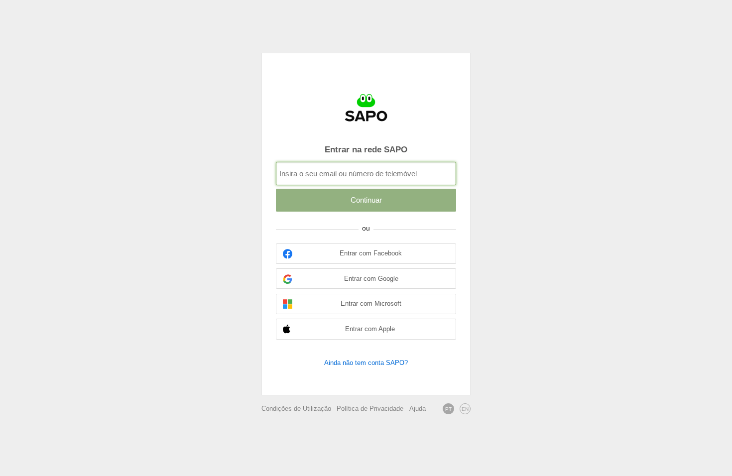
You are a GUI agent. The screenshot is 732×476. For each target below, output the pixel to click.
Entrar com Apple (370, 329)
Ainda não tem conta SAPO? (366, 362)
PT (448, 409)
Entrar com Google (371, 278)
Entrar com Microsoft (371, 303)
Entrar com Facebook (371, 253)
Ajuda (417, 408)
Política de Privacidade (370, 408)
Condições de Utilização (296, 408)
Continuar (366, 200)
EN (465, 409)
